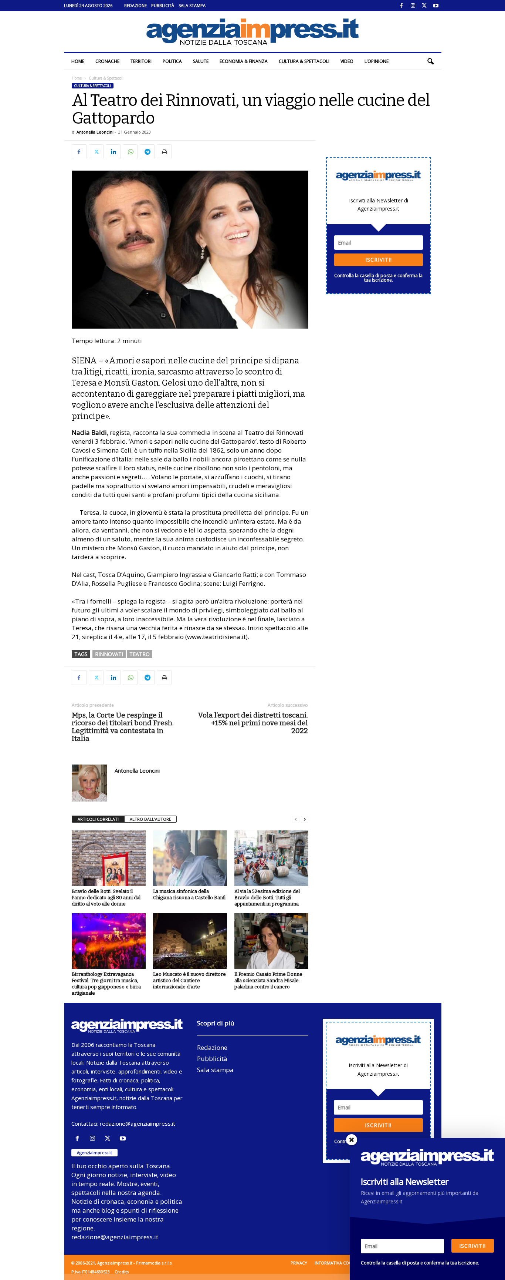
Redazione (135, 5)
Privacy (299, 1263)
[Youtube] (435, 5)
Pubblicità (162, 5)
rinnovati (109, 654)
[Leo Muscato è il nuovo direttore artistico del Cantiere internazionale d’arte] (190, 941)
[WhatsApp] (130, 151)
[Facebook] (401, 5)
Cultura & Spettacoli (304, 61)
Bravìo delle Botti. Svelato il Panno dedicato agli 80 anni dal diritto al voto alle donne (106, 897)
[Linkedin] (113, 151)
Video (346, 61)
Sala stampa (192, 5)
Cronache (107, 61)
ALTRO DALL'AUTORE (150, 819)
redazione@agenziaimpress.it (137, 1123)
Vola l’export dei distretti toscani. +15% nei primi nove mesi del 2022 (253, 723)
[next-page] (304, 819)
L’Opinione (377, 61)
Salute (201, 61)
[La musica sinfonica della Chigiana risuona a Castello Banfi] (190, 858)
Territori (141, 61)
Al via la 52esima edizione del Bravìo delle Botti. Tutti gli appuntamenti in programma (267, 897)
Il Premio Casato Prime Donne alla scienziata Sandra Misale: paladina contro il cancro (268, 980)
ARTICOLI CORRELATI (98, 819)
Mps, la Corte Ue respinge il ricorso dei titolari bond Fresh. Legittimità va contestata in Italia (123, 726)
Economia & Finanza (244, 61)
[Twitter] (424, 5)
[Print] (164, 151)
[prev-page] (295, 819)
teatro (139, 654)
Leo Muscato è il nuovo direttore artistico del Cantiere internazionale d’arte (189, 980)
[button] (430, 61)
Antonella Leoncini (95, 132)
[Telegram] (147, 151)
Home (77, 61)
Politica (172, 61)
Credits (122, 1271)
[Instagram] (413, 5)
